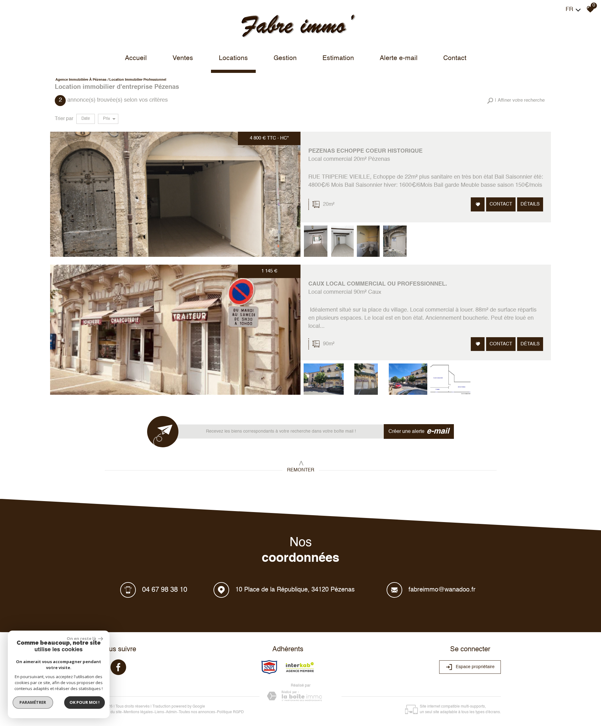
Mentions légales (138, 712)
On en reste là (81, 638)
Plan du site (112, 712)
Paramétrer (33, 702)
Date (85, 119)
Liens (159, 712)
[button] (515, 100)
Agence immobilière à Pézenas (80, 80)
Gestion (285, 58)
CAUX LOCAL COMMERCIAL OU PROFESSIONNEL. (377, 284)
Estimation (338, 58)
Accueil (136, 58)
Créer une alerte (418, 431)
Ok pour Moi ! (84, 702)
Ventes (182, 58)
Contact (454, 58)
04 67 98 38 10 (164, 589)
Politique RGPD (230, 712)
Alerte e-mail (399, 58)
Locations (233, 58)
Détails (530, 204)
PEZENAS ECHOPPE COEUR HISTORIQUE (365, 151)
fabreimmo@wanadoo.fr (441, 590)
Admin (171, 712)
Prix (106, 119)
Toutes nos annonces (197, 712)
